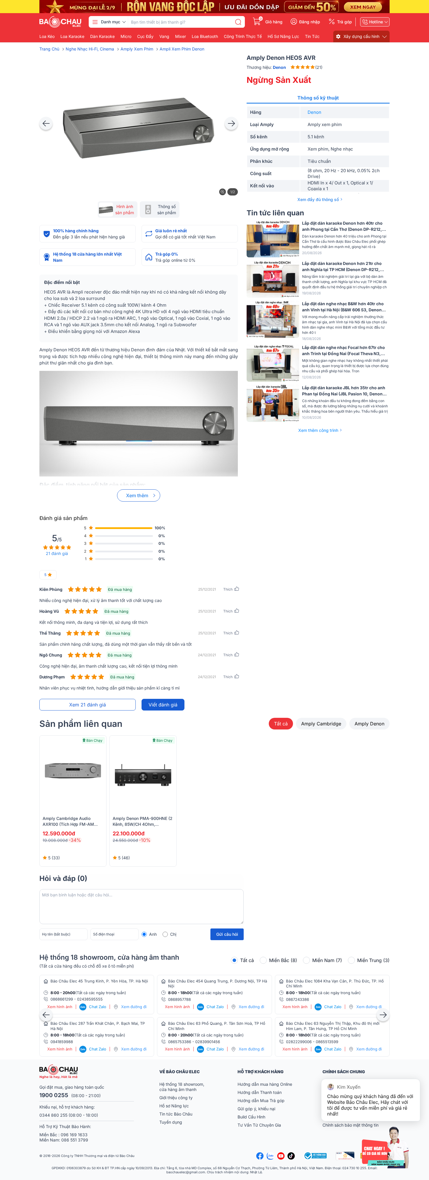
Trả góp (344, 22)
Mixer (180, 36)
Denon (314, 112)
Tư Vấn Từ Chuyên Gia (260, 1125)
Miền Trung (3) (373, 960)
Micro (126, 36)
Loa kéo (47, 36)
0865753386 (179, 1041)
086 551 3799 (74, 1139)
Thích (228, 589)
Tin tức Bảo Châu (175, 1113)
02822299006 (299, 1041)
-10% (145, 840)
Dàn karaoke (102, 36)
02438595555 (90, 999)
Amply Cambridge (321, 724)
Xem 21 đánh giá (87, 705)
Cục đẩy (145, 36)
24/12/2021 (207, 655)
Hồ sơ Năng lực (174, 1105)
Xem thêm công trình (318, 430)
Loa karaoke (72, 36)
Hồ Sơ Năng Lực (283, 36)
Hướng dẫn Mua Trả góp (261, 1100)
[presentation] (46, 123)
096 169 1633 (74, 1134)
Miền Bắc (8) (283, 960)
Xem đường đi (134, 1006)
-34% (75, 840)
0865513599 (327, 1041)
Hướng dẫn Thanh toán (260, 1092)
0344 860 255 (53, 1115)
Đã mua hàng (120, 589)
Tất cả (281, 724)
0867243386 (297, 999)
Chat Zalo (93, 1006)
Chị (173, 934)
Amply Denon (369, 724)
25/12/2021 (207, 589)
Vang (164, 36)
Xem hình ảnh (59, 1007)
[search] (238, 22)
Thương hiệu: (266, 67)
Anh (153, 934)
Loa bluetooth (205, 36)
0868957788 (179, 999)
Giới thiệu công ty (176, 1097)
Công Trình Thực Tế (243, 36)
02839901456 (207, 1041)
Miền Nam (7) (327, 960)
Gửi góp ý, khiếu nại (256, 1108)
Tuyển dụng (170, 1122)
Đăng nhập (309, 22)
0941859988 (61, 1041)
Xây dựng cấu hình (361, 36)
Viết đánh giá (163, 705)
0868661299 (61, 999)
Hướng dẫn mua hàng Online (265, 1084)
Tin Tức (312, 36)
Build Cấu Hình (251, 1116)
